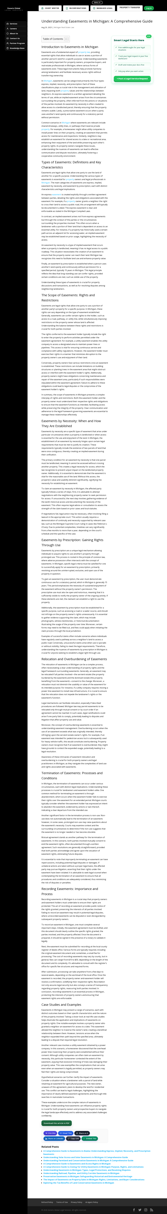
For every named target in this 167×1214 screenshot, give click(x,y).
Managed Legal (105, 8)
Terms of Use (62, 1202)
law (88, 52)
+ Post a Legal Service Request (132, 78)
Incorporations (77, 8)
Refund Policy (47, 1202)
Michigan (48, 80)
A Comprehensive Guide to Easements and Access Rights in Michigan (77, 1163)
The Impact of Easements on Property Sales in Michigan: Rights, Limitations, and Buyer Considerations (93, 1179)
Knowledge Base (17, 48)
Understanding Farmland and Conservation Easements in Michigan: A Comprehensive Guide (88, 1160)
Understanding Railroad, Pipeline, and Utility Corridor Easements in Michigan (81, 1173)
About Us (14, 33)
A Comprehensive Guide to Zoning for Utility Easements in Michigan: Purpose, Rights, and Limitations (93, 1167)
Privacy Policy (76, 1202)
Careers (13, 28)
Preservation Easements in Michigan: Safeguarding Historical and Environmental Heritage (87, 1176)
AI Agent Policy (91, 1202)
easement (56, 194)
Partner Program (17, 43)
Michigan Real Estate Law (64, 27)
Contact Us (15, 38)
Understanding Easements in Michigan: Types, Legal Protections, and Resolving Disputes (87, 1170)
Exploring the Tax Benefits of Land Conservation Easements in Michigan (78, 1182)
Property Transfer (130, 8)
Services (13, 24)
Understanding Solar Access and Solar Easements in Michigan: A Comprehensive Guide (85, 1157)
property (82, 52)
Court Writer (52, 8)
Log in (149, 8)
